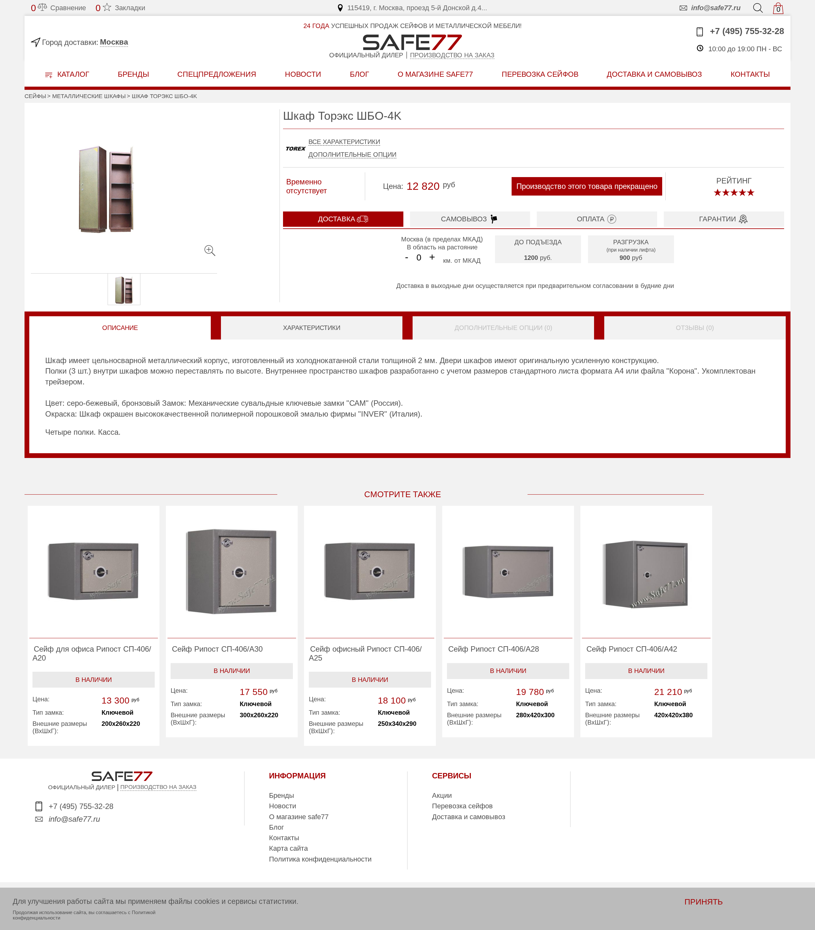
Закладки (120, 8)
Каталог (72, 74)
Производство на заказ (452, 55)
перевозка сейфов (540, 74)
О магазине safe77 (299, 817)
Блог (359, 74)
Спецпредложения (216, 74)
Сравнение (58, 8)
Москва (114, 42)
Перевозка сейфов (462, 806)
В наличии (93, 679)
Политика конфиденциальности (320, 859)
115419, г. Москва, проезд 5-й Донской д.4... (417, 8)
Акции (442, 795)
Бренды (133, 74)
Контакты (284, 838)
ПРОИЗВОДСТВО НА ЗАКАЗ (158, 787)
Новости (303, 74)
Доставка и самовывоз (468, 817)
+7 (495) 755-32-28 (745, 31)
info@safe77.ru (716, 8)
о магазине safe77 (435, 74)
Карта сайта (288, 848)
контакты (750, 74)
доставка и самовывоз (654, 74)
